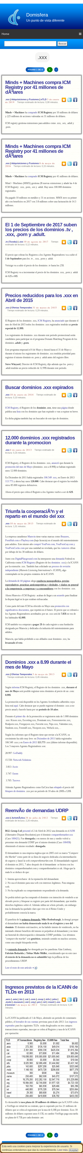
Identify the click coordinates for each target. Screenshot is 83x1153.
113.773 (9, 481)
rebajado (58, 787)
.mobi (8, 1002)
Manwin (32, 536)
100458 (66, 842)
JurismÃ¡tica (18, 818)
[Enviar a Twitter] (69, 99)
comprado (32, 112)
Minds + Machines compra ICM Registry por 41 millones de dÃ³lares (38, 87)
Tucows (16, 780)
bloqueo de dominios (15, 791)
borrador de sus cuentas (27, 1021)
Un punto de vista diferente (45, 20)
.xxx (7, 99)
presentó (27, 830)
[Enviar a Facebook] (75, 99)
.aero (7, 999)
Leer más (62, 1150)
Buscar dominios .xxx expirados (39, 387)
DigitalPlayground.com (26, 558)
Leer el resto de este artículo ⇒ (19, 967)
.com (32, 999)
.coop (40, 999)
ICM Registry (44, 320)
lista (19, 411)
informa (15, 687)
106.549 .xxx (50, 477)
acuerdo (60, 595)
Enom (15, 773)
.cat (26, 999)
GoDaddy (18, 753)
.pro (39, 1002)
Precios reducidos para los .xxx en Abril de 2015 (41, 298)
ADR (72, 830)
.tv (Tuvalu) (11, 241)
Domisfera (37, 15)
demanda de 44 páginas (19, 581)
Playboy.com (27, 540)
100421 (15, 838)
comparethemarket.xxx (62, 834)
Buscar (62, 43)
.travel (51, 1002)
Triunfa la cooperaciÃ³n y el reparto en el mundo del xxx (34, 514)
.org (33, 1002)
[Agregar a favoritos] (64, 99)
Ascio (15, 766)
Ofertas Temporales (21, 307)
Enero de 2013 (30, 742)
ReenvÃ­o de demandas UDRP (36, 810)
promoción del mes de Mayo (18, 466)
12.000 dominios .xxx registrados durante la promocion (40, 440)
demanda (60, 558)
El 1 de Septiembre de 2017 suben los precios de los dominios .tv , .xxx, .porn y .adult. (41, 229)
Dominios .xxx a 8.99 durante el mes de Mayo (38, 664)
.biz (21, 999)
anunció (55, 463)
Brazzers (65, 536)
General (10, 1005)
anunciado (59, 320)
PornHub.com (12, 540)
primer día (20, 716)
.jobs (54, 999)
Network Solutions (22, 760)
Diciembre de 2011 (46, 738)
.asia (14, 999)
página (64, 407)
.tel (44, 1002)
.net (27, 1002)
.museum (18, 1002)
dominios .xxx (58, 562)
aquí (16, 705)
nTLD (44, 99)
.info (47, 999)
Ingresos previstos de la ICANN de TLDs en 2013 (41, 989)
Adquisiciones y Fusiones (25, 99)
